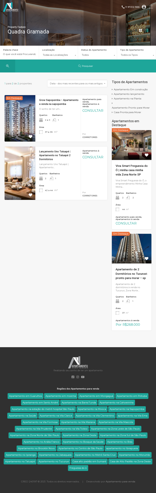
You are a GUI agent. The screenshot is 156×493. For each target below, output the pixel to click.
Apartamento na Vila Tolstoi (71, 428)
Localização (48, 50)
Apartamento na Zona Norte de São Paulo (34, 435)
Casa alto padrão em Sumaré (89, 461)
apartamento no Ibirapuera (122, 448)
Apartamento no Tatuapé (20, 461)
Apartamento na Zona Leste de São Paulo (115, 428)
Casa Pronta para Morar (127, 112)
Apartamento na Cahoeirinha (116, 402)
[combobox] (58, 55)
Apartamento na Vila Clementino (95, 415)
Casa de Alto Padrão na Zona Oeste (130, 461)
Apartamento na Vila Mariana (78, 422)
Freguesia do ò (78, 468)
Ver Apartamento (20, 132)
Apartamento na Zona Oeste (79, 435)
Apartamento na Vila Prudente (34, 428)
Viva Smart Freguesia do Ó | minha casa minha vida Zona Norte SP (132, 170)
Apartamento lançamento (129, 94)
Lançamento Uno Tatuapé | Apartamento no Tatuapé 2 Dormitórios (55, 155)
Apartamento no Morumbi (134, 454)
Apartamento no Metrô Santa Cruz (95, 454)
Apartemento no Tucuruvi (54, 461)
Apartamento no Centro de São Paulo (80, 448)
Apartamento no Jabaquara (55, 454)
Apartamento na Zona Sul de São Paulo (123, 435)
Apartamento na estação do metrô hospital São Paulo (43, 409)
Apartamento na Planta (127, 98)
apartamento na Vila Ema (132, 415)
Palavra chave (10, 50)
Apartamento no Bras (119, 441)
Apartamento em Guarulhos (25, 396)
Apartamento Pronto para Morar (131, 107)
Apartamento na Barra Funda (79, 402)
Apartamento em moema (61, 396)
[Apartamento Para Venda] (10, 10)
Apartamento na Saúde (22, 415)
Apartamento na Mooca (92, 409)
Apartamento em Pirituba (132, 396)
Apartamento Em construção (131, 89)
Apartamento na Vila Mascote (116, 422)
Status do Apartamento (94, 50)
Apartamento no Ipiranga (20, 454)
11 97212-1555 (132, 7)
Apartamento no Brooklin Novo (36, 448)
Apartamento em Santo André (40, 402)
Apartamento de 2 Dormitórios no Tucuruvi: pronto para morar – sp (131, 274)
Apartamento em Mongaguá (96, 396)
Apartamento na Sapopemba (127, 409)
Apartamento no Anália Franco (41, 441)
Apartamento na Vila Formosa (40, 422)
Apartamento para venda (120, 481)
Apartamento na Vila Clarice (56, 415)
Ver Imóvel (131, 154)
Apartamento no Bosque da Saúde (83, 441)
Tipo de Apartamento (132, 50)
